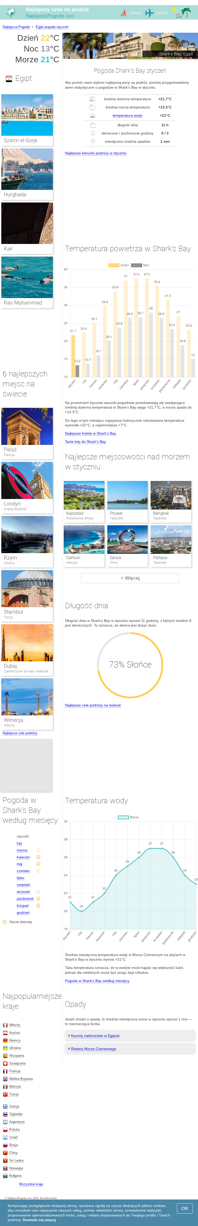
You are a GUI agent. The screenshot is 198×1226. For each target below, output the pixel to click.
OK (184, 1208)
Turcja (8, 617)
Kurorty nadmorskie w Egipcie (95, 1036)
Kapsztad (75, 513)
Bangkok (161, 513)
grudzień (23, 913)
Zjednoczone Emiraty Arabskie (26, 671)
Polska (14, 1129)
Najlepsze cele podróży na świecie (93, 705)
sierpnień (23, 885)
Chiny (13, 1153)
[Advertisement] (130, 195)
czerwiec (23, 871)
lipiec (20, 878)
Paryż (10, 449)
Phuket (116, 513)
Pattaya (160, 557)
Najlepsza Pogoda (16, 27)
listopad (22, 906)
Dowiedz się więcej (39, 1220)
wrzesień (23, 892)
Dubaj (10, 666)
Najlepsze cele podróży (20, 733)
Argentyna (16, 1122)
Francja (9, 455)
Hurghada (15, 194)
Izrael (13, 1137)
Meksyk (15, 1086)
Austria (14, 1033)
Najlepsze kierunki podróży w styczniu (96, 153)
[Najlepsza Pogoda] (99, 19)
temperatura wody (127, 115)
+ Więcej (130, 578)
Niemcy (15, 1040)
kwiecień (23, 857)
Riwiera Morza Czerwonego (93, 1049)
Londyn (12, 504)
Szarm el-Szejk (21, 140)
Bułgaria (15, 1176)
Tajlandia (15, 1114)
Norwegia (16, 1168)
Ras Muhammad (23, 303)
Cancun (73, 557)
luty (19, 843)
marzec (22, 850)
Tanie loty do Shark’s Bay (85, 441)
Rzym (10, 558)
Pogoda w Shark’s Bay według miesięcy (97, 981)
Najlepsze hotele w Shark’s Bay (90, 433)
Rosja (13, 1145)
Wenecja (13, 720)
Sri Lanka (16, 1160)
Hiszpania (16, 1056)
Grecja (14, 1106)
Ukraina (15, 1048)
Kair (8, 249)
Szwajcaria (17, 1063)
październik (25, 899)
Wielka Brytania (15, 509)
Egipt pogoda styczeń (52, 27)
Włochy (9, 563)
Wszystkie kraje (31, 1184)
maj (19, 864)
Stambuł (13, 612)
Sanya (115, 557)
